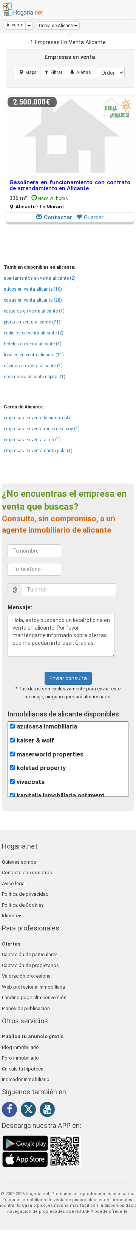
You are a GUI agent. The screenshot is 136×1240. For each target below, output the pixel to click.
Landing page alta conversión (34, 997)
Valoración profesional (27, 976)
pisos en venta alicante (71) (32, 322)
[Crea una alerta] (80, 72)
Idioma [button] (10, 915)
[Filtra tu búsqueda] (53, 72)
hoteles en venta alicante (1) (33, 344)
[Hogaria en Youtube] (49, 1110)
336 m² (38, 202)
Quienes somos (19, 862)
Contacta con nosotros (27, 872)
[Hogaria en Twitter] (30, 1111)
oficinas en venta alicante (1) (33, 365)
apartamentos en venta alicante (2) (40, 278)
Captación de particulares (30, 954)
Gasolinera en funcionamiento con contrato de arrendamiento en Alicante (69, 185)
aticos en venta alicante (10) (33, 289)
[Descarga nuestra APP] (41, 1151)
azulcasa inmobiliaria (47, 726)
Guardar (94, 217)
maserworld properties (50, 754)
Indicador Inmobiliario (25, 1079)
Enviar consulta (68, 678)
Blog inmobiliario (20, 1047)
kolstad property (41, 768)
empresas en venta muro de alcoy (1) (42, 428)
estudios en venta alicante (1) (34, 311)
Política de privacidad (25, 894)
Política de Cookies (23, 905)
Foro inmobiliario (20, 1058)
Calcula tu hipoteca (22, 1069)
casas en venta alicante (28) (33, 300)
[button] (58, 26)
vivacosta (31, 782)
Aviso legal (14, 883)
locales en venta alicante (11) (34, 354)
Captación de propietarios (30, 965)
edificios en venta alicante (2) (33, 333)
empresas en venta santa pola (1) (38, 450)
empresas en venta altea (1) (32, 439)
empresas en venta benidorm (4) (37, 418)
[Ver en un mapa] (28, 72)
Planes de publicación (26, 1008)
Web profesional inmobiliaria (33, 987)
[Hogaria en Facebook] (11, 1110)
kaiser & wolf (35, 740)
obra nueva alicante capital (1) (34, 376)
